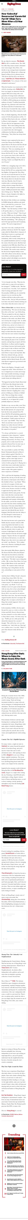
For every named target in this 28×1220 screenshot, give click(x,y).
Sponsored (10, 1116)
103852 (12, 1114)
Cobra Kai (19, 89)
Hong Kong (10, 1110)
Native (16, 1114)
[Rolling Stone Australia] (14, 4)
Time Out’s (5, 967)
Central (4, 746)
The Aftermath (7, 873)
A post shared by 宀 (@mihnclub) (14, 1044)
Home (3, 9)
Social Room (10, 853)
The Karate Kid (20, 643)
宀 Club (12, 981)
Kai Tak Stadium (7, 1095)
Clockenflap (6, 899)
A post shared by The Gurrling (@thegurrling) (14, 949)
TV (6, 9)
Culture (7, 650)
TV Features (11, 9)
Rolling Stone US (10, 639)
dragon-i (10, 755)
